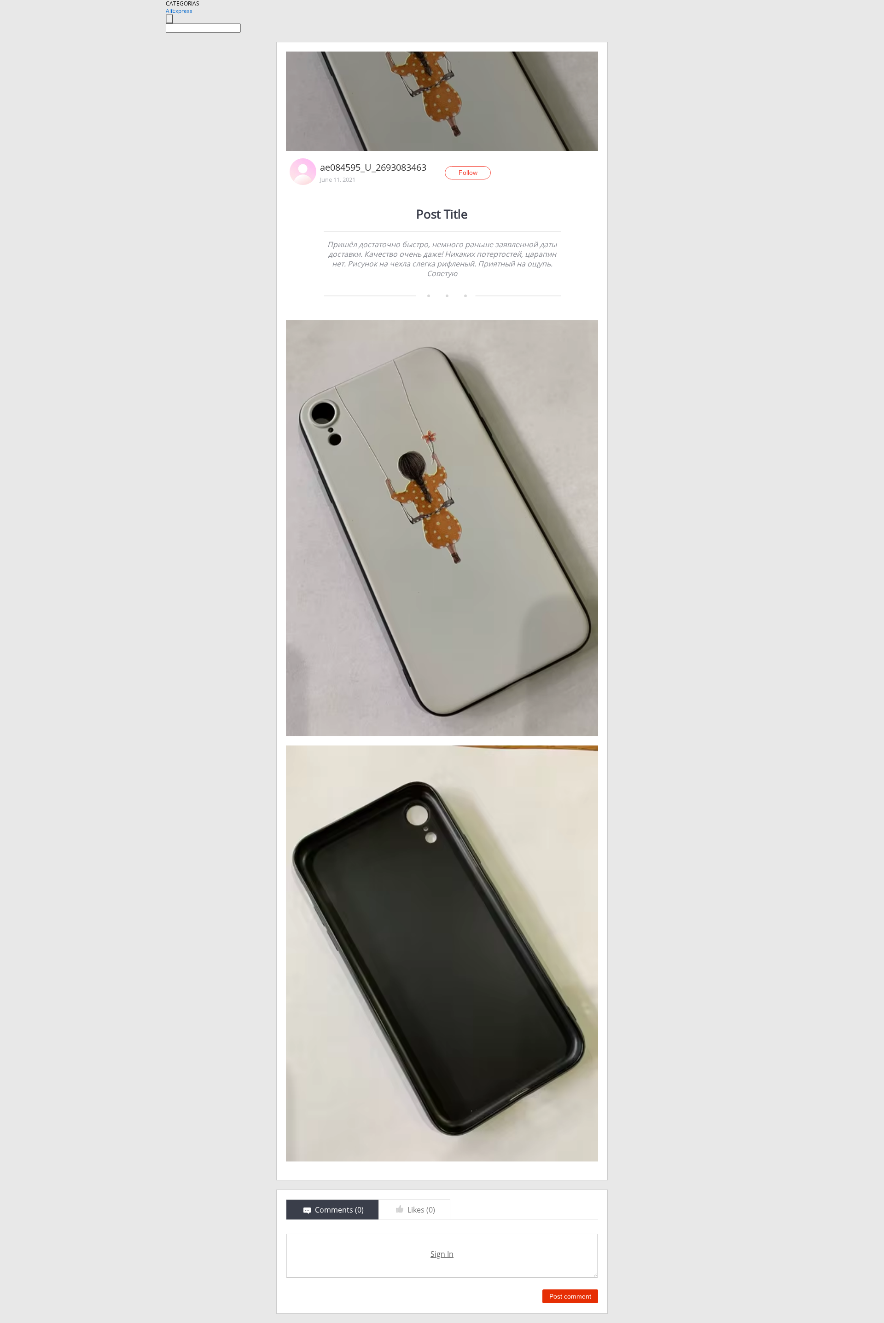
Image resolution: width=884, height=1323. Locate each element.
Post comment (570, 1296)
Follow (468, 172)
